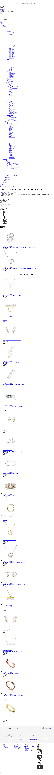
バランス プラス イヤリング (16, 340)
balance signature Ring (7, 317)
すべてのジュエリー (10, 37)
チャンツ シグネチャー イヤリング (18, 584)
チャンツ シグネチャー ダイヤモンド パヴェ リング (26, 247)
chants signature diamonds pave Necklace (10, 268)
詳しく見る (5, 249)
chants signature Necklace (7, 562)
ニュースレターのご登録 (39, 770)
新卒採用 (27, 745)
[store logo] (2, 12)
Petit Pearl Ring (5, 495)
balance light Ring (6, 517)
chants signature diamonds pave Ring (9, 247)
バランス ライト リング (13, 517)
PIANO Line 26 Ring (6, 673)
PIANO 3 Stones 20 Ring (7, 695)
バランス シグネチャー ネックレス (19, 651)
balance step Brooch (6, 362)
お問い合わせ (2, 13)
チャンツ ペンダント (12, 540)
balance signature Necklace (7, 651)
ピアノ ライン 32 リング (14, 717)
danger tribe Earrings (7, 451)
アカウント (2, 184)
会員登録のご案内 (17, 747)
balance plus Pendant (6, 295)
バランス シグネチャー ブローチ (18, 384)
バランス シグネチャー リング (16, 317)
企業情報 (27, 748)
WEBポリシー (28, 749)
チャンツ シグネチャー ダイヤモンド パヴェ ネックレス (28, 268)
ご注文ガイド (16, 748)
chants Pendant (5, 540)
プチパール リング (11, 495)
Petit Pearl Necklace (6, 473)
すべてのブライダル (10, 168)
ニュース (15, 745)
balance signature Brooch (7, 384)
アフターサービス (6, 747)
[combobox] (5, 8)
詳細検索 (2, 9)
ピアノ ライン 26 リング (14, 673)
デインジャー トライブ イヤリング (17, 451)
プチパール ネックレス (14, 473)
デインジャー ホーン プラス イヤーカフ (19, 406)
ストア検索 (16, 746)
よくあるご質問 (48, 728)
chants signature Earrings (7, 584)
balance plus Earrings (7, 340)
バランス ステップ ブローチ (15, 362)
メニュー (2, 23)
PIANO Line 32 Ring (6, 717)
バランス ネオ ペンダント (15, 606)
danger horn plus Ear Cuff (7, 406)
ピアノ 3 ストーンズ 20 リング (17, 695)
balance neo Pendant (6, 606)
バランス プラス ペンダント (15, 295)
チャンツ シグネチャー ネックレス (18, 562)
